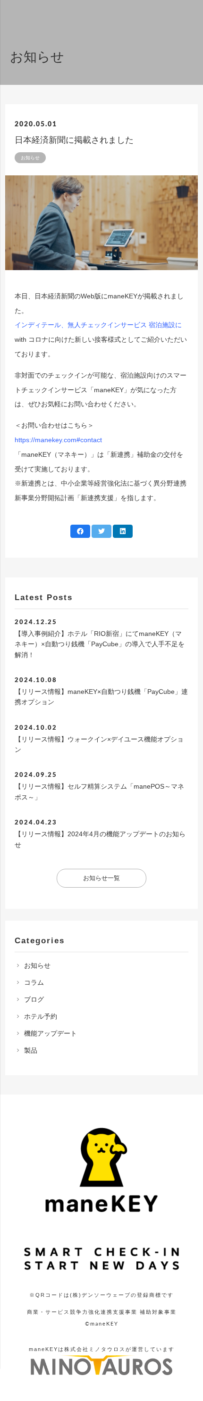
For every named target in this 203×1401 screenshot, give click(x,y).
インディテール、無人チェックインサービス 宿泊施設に (98, 325)
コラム (34, 982)
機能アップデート (50, 1033)
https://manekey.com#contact (58, 440)
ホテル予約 (40, 1016)
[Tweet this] (101, 531)
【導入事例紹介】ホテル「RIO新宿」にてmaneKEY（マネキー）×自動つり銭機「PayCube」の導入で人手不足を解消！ (100, 644)
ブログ (34, 999)
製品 (30, 1050)
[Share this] (80, 531)
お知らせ (37, 965)
